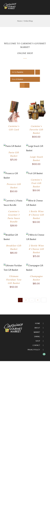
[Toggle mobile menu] (45, 10)
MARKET (37, 332)
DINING (37, 337)
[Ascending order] (37, 72)
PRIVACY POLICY (34, 350)
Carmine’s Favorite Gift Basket (36, 129)
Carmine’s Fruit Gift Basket (36, 183)
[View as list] (27, 85)
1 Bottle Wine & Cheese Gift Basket (36, 215)
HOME (37, 323)
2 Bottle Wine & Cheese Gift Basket (36, 249)
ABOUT (37, 328)
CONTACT (36, 345)
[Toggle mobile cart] (41, 10)
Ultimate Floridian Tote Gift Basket (13, 279)
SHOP (38, 341)
